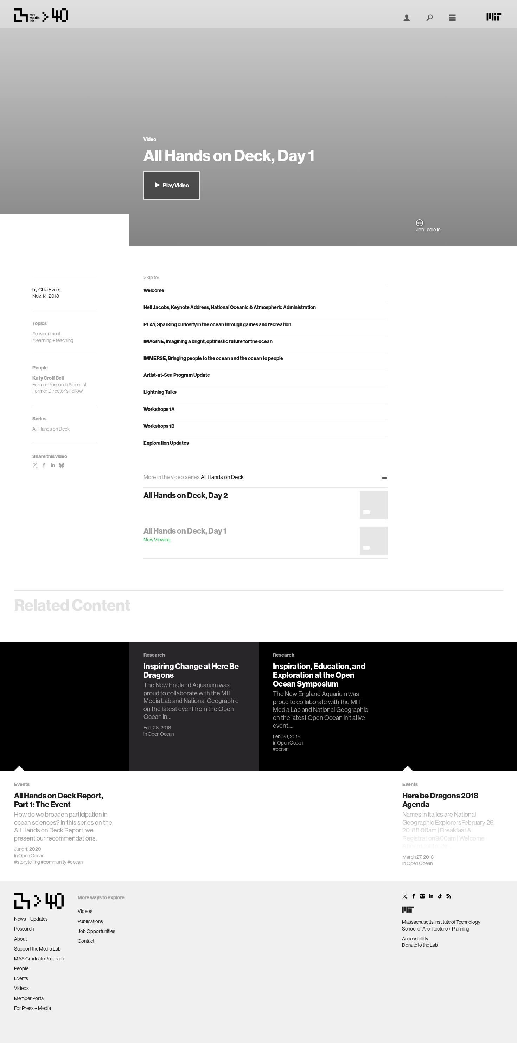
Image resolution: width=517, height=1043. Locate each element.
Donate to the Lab (420, 945)
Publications (90, 921)
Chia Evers (49, 289)
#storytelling (27, 862)
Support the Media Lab (37, 949)
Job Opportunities (96, 931)
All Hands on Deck (51, 429)
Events (21, 978)
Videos (21, 988)
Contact (86, 941)
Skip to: (151, 277)
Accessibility (415, 938)
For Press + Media (32, 1008)
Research (24, 929)
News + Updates (31, 919)
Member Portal (29, 998)
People (21, 968)
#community (53, 862)
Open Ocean (31, 855)
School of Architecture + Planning (436, 929)
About (20, 939)
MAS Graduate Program (39, 958)
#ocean (75, 862)
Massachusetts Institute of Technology (441, 922)
